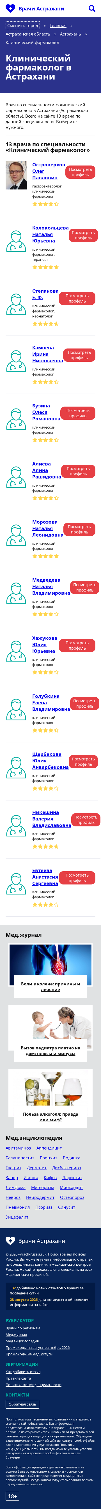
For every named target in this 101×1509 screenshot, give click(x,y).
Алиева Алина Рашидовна (46, 470)
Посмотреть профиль (80, 172)
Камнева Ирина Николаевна (47, 354)
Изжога (31, 1177)
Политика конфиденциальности (33, 1384)
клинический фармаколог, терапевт (43, 254)
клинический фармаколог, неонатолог (43, 311)
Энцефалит (17, 1217)
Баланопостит (20, 1158)
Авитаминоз (18, 1148)
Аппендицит (49, 1148)
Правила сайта (18, 1378)
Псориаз (43, 1207)
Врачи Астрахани (41, 8)
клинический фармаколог (43, 372)
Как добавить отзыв (23, 1371)
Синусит (66, 1207)
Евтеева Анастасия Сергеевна (45, 876)
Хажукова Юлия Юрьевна (44, 644)
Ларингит (72, 1177)
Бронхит (48, 1158)
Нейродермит (40, 1197)
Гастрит (13, 1167)
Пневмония (18, 1207)
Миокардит (71, 1187)
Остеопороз (72, 1197)
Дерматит (37, 1167)
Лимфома (16, 1187)
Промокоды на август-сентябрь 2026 (38, 1347)
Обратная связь (22, 1404)
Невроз (13, 1197)
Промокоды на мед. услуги (29, 1353)
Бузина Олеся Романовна (46, 412)
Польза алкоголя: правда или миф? (50, 1116)
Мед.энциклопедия (22, 1340)
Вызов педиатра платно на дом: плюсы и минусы (50, 1050)
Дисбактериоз (66, 1167)
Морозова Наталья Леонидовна (47, 528)
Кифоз (50, 1177)
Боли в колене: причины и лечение (50, 986)
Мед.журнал (16, 1334)
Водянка (71, 1158)
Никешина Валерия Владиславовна (51, 818)
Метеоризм (42, 1187)
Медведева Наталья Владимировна (51, 586)
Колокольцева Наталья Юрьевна (50, 234)
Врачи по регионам (23, 1328)
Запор (12, 1177)
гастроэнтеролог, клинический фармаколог (47, 191)
